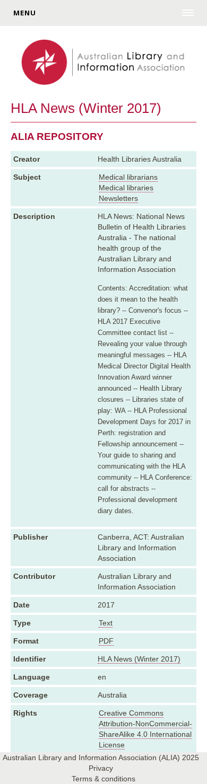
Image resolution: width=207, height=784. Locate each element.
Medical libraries (126, 187)
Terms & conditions (103, 778)
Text (106, 623)
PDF (106, 641)
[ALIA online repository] (103, 63)
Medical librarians (128, 177)
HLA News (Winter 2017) (139, 659)
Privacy (101, 768)
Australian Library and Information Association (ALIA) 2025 (101, 757)
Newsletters (118, 198)
